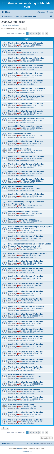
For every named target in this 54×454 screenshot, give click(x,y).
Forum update (14, 50)
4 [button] (36, 33)
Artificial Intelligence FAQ (19, 149)
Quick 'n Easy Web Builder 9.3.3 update (25, 261)
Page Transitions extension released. (24, 390)
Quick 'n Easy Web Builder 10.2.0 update (26, 171)
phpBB (19, 448)
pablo (19, 45)
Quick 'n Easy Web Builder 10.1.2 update (26, 179)
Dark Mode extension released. (22, 374)
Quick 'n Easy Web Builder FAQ (26, 152)
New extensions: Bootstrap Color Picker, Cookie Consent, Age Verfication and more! (29, 245)
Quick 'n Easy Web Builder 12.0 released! (26, 88)
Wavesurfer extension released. (22, 219)
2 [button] (30, 33)
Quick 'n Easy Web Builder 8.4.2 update (25, 321)
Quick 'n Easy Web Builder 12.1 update (25, 81)
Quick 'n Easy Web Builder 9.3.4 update (25, 236)
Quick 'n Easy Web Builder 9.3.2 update (25, 269)
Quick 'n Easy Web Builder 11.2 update (25, 111)
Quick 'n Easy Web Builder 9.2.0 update (25, 291)
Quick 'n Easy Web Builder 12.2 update (25, 73)
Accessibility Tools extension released (25, 126)
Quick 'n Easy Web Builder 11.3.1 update (26, 96)
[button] (46, 33)
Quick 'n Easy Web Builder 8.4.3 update (25, 314)
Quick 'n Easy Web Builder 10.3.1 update (26, 156)
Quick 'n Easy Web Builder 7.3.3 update (25, 420)
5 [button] (39, 33)
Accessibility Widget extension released (26, 119)
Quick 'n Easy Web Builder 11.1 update (25, 141)
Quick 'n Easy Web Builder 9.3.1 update (25, 276)
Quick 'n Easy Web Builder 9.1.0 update (25, 299)
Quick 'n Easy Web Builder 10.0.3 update (26, 194)
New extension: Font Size (19, 134)
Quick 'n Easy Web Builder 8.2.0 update (25, 352)
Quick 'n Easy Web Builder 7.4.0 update (25, 412)
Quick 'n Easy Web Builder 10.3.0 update (26, 164)
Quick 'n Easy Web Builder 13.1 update (25, 43)
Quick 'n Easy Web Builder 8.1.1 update (25, 359)
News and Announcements (24, 46)
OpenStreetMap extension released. (24, 211)
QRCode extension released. (20, 187)
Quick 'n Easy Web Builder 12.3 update (25, 66)
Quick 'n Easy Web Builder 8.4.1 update (25, 329)
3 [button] (33, 33)
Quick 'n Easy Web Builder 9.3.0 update (25, 284)
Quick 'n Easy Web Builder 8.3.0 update (25, 344)
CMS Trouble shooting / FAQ (21, 405)
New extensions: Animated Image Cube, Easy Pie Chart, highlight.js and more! (30, 228)
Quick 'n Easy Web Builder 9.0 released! (26, 306)
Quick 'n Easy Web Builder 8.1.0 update (25, 367)
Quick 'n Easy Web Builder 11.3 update (25, 103)
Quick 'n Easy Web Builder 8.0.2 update (25, 382)
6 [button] (42, 33)
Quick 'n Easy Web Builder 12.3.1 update (26, 58)
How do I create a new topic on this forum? (27, 253)
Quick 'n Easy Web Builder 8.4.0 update (25, 337)
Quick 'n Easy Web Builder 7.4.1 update (25, 397)
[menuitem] (8, 12)
